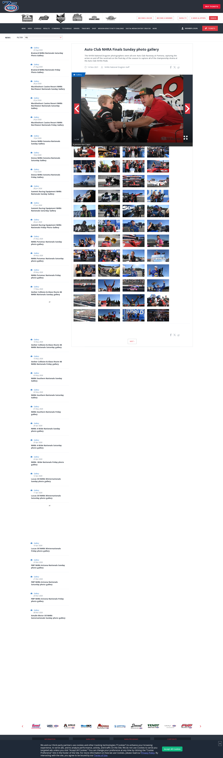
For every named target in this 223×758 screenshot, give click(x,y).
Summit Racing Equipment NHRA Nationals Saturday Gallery (46, 209)
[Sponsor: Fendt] (153, 726)
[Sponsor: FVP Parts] (187, 726)
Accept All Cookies (172, 749)
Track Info (86, 28)
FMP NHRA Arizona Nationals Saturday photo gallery (44, 583)
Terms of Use (100, 755)
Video (30, 28)
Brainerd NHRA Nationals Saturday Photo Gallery (47, 54)
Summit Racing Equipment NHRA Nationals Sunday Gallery (46, 192)
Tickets (211, 28)
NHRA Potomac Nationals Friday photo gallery (46, 276)
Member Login (191, 28)
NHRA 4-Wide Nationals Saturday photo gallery (46, 446)
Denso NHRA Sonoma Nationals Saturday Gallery (45, 159)
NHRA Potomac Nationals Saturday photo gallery (47, 259)
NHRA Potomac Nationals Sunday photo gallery (46, 243)
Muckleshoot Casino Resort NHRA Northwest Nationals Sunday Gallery (48, 87)
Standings (56, 28)
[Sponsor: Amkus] (69, 726)
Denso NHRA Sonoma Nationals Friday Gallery (45, 175)
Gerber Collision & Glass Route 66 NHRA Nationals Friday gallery (46, 362)
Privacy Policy (148, 752)
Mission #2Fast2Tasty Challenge (111, 28)
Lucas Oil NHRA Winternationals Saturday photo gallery (46, 496)
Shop (94, 28)
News (24, 28)
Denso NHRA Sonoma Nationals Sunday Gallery (45, 142)
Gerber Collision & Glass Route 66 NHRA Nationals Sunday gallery (46, 293)
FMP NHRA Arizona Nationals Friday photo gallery (47, 600)
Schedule (37, 28)
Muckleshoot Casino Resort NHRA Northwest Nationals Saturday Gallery (46, 105)
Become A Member (164, 18)
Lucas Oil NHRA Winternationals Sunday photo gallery (46, 480)
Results (46, 28)
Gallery (36, 48)
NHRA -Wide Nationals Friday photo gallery (47, 463)
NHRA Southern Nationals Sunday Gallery (46, 379)
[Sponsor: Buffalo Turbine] (103, 726)
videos (213, 18)
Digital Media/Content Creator (138, 28)
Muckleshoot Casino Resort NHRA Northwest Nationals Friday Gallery (47, 123)
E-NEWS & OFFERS (198, 18)
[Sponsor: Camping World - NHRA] (53, 726)
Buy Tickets (211, 6)
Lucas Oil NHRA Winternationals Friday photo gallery (46, 549)
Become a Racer (145, 18)
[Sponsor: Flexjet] (170, 726)
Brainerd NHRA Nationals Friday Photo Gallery (45, 71)
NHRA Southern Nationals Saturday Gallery (47, 396)
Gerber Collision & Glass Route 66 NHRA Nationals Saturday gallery (46, 346)
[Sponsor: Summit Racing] (36, 726)
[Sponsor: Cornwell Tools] (120, 726)
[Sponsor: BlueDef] (86, 726)
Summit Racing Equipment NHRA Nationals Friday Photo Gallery (46, 226)
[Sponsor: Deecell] (136, 726)
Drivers (76, 28)
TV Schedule (67, 28)
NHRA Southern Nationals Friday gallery (46, 413)
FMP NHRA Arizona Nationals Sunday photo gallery (48, 566)
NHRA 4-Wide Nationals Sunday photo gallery (45, 429)
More (155, 28)
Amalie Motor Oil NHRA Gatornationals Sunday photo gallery (48, 616)
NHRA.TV (182, 18)
